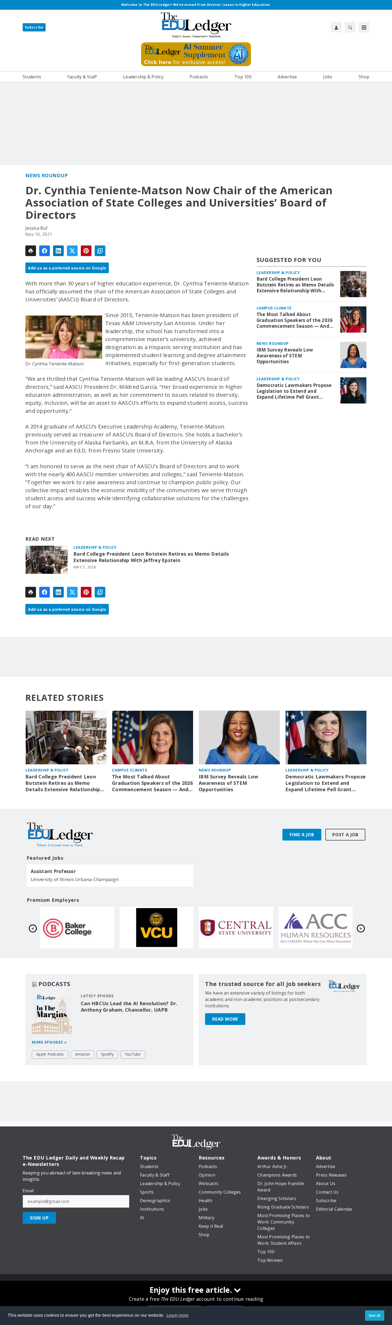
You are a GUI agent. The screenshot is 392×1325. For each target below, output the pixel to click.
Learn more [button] (177, 1315)
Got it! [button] (375, 1315)
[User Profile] (336, 27)
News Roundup (46, 175)
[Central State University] (77, 927)
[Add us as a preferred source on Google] (100, 250)
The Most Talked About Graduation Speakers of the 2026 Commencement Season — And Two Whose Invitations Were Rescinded (295, 320)
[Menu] (364, 27)
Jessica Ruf (36, 228)
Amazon (82, 1054)
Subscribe (34, 27)
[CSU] (315, 927)
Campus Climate (274, 307)
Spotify (107, 1054)
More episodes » (49, 1042)
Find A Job (302, 835)
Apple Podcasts (50, 1054)
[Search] (350, 27)
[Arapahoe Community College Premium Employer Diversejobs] (156, 927)
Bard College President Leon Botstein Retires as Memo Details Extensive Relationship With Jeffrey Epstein (151, 557)
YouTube (133, 1054)
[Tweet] (72, 250)
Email (28, 1191)
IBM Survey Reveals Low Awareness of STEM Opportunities (285, 356)
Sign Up (39, 1218)
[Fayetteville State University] (236, 927)
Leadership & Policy (95, 547)
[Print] (30, 250)
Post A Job (345, 835)
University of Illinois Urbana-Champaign (75, 879)
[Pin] (86, 250)
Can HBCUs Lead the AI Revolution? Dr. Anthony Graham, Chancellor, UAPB (129, 1006)
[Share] (44, 250)
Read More (225, 1019)
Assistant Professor (53, 871)
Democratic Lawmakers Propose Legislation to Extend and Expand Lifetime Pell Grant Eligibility (294, 391)
